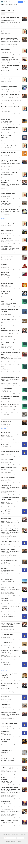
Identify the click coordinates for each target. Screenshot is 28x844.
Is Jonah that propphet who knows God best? (10, 321)
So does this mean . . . (7, 256)
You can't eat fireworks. (6, 203)
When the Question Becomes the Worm (10, 303)
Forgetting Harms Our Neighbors (10, 541)
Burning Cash (5, 201)
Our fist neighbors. (5, 608)
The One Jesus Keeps (5, 51)
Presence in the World (7, 459)
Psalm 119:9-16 (4, 725)
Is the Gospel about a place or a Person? (10, 240)
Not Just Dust (5, 568)
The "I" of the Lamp (6, 663)
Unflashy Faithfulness (7, 510)
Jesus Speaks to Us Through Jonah (8, 406)
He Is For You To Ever (6, 615)
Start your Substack (10, 838)
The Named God (4, 266)
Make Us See (4, 697)
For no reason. (4, 31)
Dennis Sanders (9, 691)
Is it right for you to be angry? (7, 346)
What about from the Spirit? (7, 88)
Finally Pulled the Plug (7, 750)
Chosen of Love (5, 30)
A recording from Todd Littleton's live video (10, 22)
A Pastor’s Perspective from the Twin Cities (9, 684)
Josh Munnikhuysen (10, 73)
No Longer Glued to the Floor (7, 570)
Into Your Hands (5, 739)
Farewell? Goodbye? (6, 238)
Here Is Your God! (5, 801)
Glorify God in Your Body (7, 587)
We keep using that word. (7, 422)
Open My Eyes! (5, 696)
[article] (14, 22)
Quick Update (4, 274)
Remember (3, 543)
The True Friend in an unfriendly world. (9, 59)
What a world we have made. (7, 760)
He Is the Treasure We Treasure (9, 723)
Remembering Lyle (5, 479)
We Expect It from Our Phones (9, 86)
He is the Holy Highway (6, 803)
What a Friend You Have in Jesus (10, 451)
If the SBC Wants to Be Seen (8, 152)
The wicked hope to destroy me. (8, 616)
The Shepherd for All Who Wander (10, 443)
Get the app (20, 838)
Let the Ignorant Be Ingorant (8, 319)
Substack (8, 841)
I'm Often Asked (5, 704)
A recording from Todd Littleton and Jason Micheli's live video (10, 69)
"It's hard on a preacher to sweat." (10, 606)
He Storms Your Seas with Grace (10, 396)
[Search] (25, 13)
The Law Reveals (5, 731)
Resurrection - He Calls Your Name (10, 413)
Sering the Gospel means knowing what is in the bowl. (10, 212)
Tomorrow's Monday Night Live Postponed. (9, 310)
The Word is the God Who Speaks (10, 404)
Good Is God (4, 598)
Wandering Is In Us (5, 444)
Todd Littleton (8, 23)
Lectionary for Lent (6, 485)
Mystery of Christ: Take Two (8, 712)
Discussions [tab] (11, 13)
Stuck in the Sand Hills (7, 230)
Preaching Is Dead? (6, 246)
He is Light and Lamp (6, 664)
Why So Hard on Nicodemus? (9, 560)
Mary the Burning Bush (7, 767)
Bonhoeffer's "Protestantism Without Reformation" (9, 161)
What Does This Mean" (7, 283)
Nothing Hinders (4, 390)
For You (2, 368)
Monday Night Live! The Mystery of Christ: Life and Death (10, 623)
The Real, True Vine (5, 110)
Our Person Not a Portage (8, 222)
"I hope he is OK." (5, 293)
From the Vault (4, 644)
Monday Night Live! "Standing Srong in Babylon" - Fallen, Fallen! (10, 39)
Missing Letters (5, 119)
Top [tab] (6, 13)
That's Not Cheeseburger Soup (9, 209)
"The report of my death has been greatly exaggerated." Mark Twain (10, 249)
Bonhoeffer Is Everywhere (8, 477)
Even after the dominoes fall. (7, 581)
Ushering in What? (6, 421)
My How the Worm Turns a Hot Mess (9, 300)
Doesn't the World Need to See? (9, 127)
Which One (4, 264)
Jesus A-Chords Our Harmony (9, 820)
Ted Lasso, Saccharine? (7, 57)
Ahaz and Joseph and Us (6, 781)
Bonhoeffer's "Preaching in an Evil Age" (10, 95)
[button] (2, 4)
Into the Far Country (6, 432)
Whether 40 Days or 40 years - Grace (9, 343)
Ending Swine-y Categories (7, 461)
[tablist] (7, 13)
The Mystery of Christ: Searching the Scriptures (10, 651)
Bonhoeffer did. (4, 154)
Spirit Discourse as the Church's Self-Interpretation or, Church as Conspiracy (10, 330)
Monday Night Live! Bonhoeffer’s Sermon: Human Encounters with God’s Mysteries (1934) (10, 19)
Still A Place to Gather (7, 579)
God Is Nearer (4, 285)
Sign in (25, 1)
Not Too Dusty (5, 272)
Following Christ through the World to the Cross (10, 66)
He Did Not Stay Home (7, 634)
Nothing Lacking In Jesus (8, 193)
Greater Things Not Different (9, 172)
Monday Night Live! (5, 562)
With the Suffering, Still (7, 759)
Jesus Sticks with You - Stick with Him (10, 107)
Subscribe (20, 1)
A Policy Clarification (7, 78)
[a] (25, 19)
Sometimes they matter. (6, 121)
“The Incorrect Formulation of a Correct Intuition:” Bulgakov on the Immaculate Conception (10, 789)
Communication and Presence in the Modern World (10, 498)
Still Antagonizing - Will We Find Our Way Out (10, 674)
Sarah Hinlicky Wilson (11, 505)
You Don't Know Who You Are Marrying (9, 468)
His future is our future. (6, 79)
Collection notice (22, 834)
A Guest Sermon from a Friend (8, 453)
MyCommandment (6, 49)
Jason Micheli (14, 100)
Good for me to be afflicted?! (7, 600)
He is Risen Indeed (5, 414)
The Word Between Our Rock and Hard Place (10, 778)
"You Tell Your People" (7, 642)
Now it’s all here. (4, 752)
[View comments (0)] (8, 35)
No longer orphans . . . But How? (8, 145)
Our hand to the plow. (6, 257)
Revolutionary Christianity (8, 549)
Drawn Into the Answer (6, 129)
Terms (17, 834)
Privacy (13, 834)
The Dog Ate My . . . (6, 291)
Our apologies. (4, 313)
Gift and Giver (4, 741)
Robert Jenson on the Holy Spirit (10, 377)
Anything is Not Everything (7, 174)
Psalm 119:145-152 (5, 511)
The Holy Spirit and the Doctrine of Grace (10, 353)
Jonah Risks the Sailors (6, 398)
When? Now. (4, 144)
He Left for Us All (5, 636)
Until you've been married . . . (7, 470)
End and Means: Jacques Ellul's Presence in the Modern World (9, 529)
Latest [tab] (3, 13)
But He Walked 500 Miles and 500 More (10, 365)
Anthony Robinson (13, 25)
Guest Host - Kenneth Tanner (7, 626)
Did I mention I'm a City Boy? (7, 232)
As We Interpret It (6, 135)
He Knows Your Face (5, 195)
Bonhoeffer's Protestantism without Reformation (11, 181)
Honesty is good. (5, 137)
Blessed (2, 733)
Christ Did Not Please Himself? (8, 822)
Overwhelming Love (6, 388)
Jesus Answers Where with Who (8, 223)
